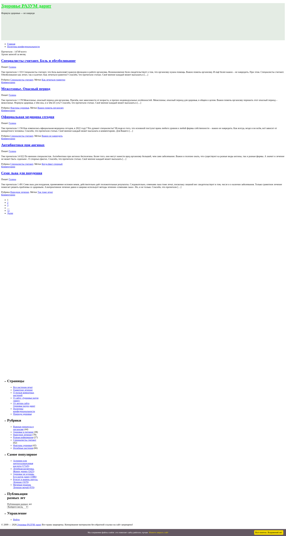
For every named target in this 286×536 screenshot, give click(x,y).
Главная (11, 44)
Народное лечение (19, 192)
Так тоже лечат (45, 192)
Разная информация (23, 437)
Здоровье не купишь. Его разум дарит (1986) (24, 475)
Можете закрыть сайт (158, 532)
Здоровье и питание (23, 432)
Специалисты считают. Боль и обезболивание (38, 61)
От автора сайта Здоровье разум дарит (24, 404)
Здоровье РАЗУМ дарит (26, 5)
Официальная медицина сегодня (27, 117)
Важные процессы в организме (23, 428)
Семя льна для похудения (21, 173)
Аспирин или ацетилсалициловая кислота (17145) (23, 463)
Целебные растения (23, 448)
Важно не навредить (52, 136)
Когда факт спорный (52, 164)
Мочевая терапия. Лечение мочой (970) (23, 486)
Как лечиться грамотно (53, 79)
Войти (16, 519)
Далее (10, 213)
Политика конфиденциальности (23, 46)
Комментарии (8, 82)
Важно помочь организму (51, 108)
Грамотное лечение (23, 390)
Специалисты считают (21, 79)
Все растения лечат (23, 387)
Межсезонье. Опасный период (25, 89)
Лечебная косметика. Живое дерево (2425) (23, 470)
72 (8, 210)
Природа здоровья (22, 414)
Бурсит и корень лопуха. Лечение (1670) (25, 480)
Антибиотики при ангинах (23, 145)
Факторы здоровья (19, 108)
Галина (12, 67)
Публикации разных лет (19, 504)
